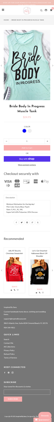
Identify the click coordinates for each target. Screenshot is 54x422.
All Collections (9, 347)
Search (6, 339)
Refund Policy (9, 354)
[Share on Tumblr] (37, 222)
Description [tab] (10, 197)
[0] (50, 10)
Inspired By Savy (10, 307)
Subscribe (13, 399)
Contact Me (8, 343)
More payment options (27, 165)
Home (6, 20)
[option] (27, 65)
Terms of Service (10, 358)
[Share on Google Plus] (32, 222)
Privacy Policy (9, 350)
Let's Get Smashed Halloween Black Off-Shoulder (39, 253)
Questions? (43, 420)
